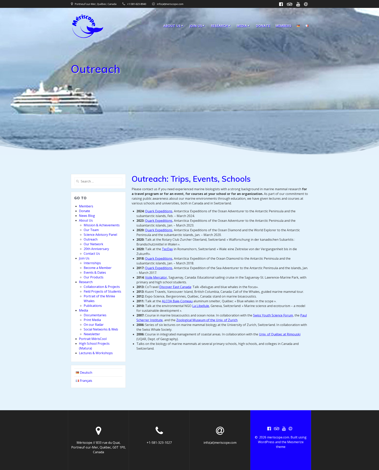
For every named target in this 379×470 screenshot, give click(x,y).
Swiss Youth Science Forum (273, 315)
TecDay (167, 249)
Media (242, 25)
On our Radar (94, 324)
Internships (92, 263)
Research (219, 25)
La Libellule (200, 306)
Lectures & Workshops (96, 353)
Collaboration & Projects (102, 287)
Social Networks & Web (101, 329)
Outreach (91, 239)
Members (283, 25)
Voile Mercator (156, 277)
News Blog (87, 215)
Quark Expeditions (158, 211)
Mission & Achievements (102, 225)
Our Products (93, 277)
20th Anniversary (96, 249)
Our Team (91, 230)
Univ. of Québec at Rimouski (279, 334)
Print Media (92, 320)
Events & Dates (95, 272)
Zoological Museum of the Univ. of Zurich (206, 320)
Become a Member (98, 268)
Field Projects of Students (102, 291)
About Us (172, 25)
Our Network (93, 244)
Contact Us (92, 253)
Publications (93, 305)
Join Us (196, 25)
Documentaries (95, 315)
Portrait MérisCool (93, 339)
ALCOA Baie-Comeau (177, 301)
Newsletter (92, 334)
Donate (263, 25)
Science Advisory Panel (100, 234)
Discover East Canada (175, 287)
